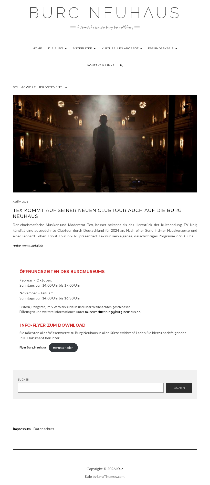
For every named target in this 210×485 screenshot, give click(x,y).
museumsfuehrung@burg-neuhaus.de (112, 312)
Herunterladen (63, 347)
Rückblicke (83, 48)
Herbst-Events (21, 245)
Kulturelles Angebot (121, 48)
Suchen (23, 379)
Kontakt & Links (100, 65)
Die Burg (56, 48)
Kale (119, 469)
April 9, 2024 (20, 201)
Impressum (22, 428)
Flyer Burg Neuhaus (33, 347)
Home (37, 48)
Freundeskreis (161, 48)
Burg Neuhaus (105, 13)
